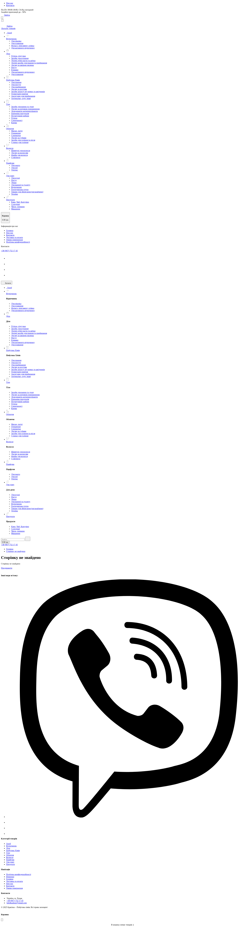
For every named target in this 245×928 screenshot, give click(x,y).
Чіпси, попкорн (18, 207)
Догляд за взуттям (19, 89)
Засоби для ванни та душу (22, 107)
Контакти (10, 5)
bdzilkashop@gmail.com (17, 903)
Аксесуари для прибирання (23, 96)
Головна (9, 230)
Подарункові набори (20, 116)
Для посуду (16, 85)
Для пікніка (16, 41)
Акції (9, 33)
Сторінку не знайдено (15, 551)
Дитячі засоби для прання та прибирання (29, 63)
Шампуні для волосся (20, 150)
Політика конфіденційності (18, 242)
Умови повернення (14, 240)
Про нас (9, 3)
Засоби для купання (19, 58)
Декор (13, 183)
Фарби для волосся (19, 155)
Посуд (14, 67)
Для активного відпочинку (23, 48)
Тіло (8, 853)
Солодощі (15, 204)
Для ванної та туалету (20, 185)
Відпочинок (16, 187)
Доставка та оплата (14, 237)
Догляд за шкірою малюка (22, 65)
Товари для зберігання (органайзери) (27, 192)
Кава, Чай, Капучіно (20, 202)
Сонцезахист (16, 120)
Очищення (16, 133)
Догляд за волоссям (19, 153)
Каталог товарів (8, 28)
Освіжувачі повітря (19, 94)
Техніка (14, 194)
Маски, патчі (16, 131)
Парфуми (10, 860)
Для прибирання (18, 87)
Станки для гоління (19, 142)
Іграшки (14, 70)
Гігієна (14, 118)
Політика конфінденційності (18, 874)
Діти (8, 848)
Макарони (15, 209)
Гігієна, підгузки (18, 56)
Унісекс (14, 170)
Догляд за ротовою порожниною (25, 109)
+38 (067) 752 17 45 (9, 251)
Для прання (16, 82)
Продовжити (6, 568)
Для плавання (17, 43)
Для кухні (15, 178)
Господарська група (19, 189)
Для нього (15, 165)
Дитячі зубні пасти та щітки (23, 61)
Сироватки (16, 135)
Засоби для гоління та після (23, 140)
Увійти (7, 15)
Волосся (9, 857)
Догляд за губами (18, 138)
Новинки (10, 877)
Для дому (10, 862)
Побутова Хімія (13, 850)
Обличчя (10, 855)
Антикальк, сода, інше (21, 98)
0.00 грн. (5, 542)
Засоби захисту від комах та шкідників (28, 91)
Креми (14, 123)
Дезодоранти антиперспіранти (24, 111)
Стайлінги (15, 157)
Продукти (10, 864)
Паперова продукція (20, 113)
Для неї (14, 168)
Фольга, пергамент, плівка (22, 46)
